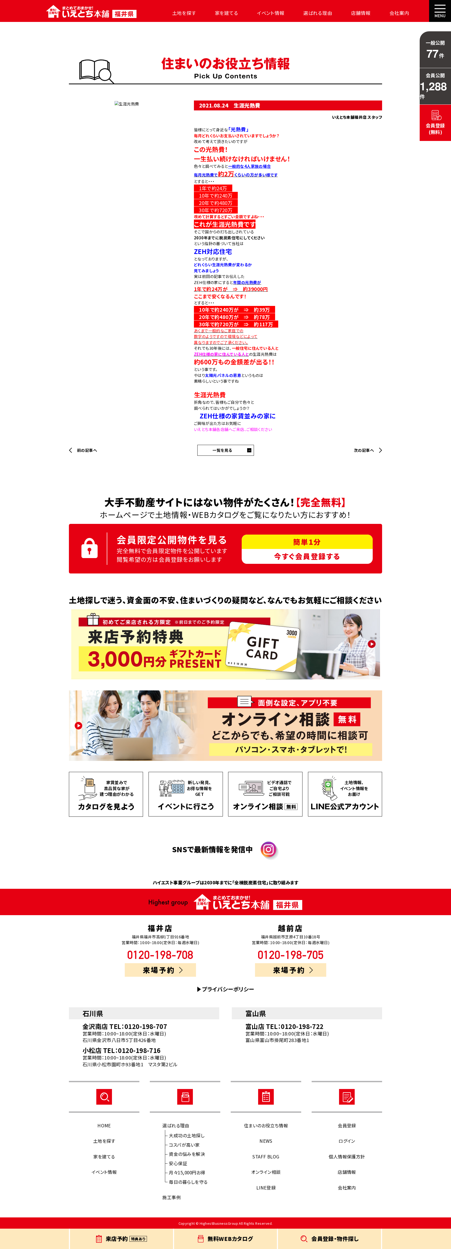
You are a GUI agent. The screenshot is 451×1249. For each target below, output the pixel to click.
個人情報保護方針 (347, 1156)
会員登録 (347, 1125)
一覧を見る (222, 450)
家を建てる (227, 12)
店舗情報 (361, 12)
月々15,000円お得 (187, 1172)
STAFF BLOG (266, 1156)
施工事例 (171, 1197)
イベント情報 (270, 12)
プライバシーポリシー (228, 989)
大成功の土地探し (186, 1135)
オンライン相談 (266, 1172)
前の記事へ (87, 450)
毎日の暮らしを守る (188, 1182)
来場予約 (159, 970)
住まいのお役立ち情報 (266, 1125)
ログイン (347, 1141)
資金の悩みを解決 (187, 1154)
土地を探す (184, 12)
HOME (104, 1125)
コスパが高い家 (184, 1144)
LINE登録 (266, 1187)
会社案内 (399, 12)
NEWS (265, 1141)
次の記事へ (364, 450)
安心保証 (178, 1163)
